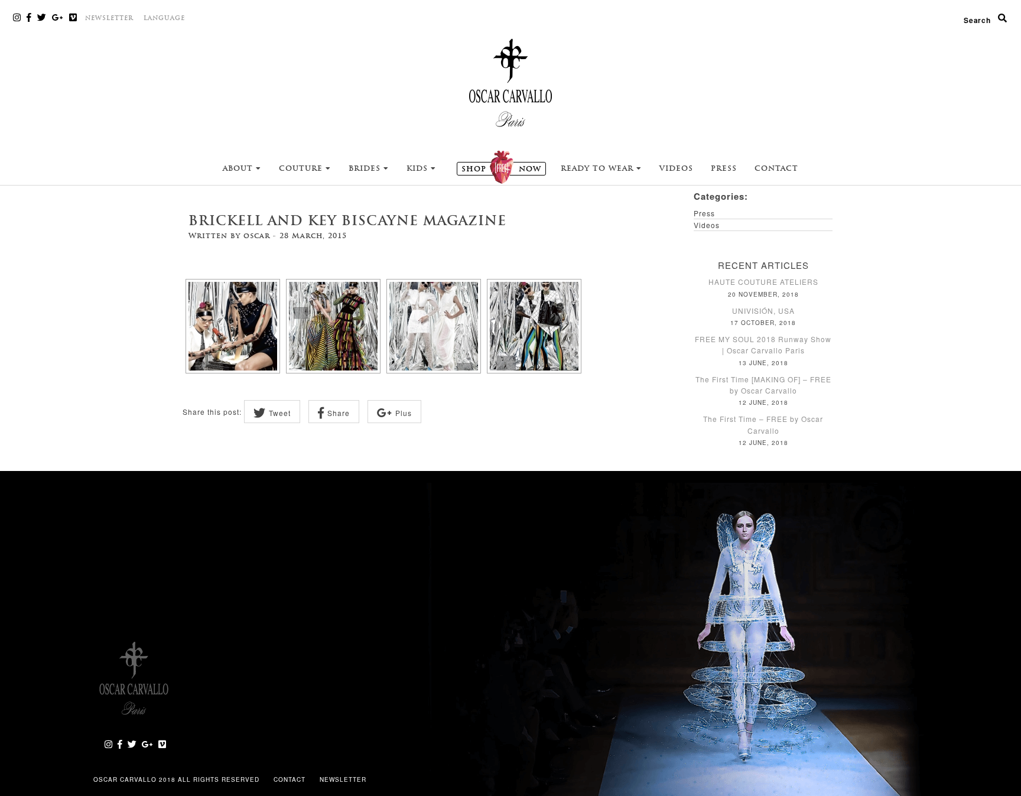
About (239, 168)
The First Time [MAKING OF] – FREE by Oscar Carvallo (763, 384)
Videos (676, 168)
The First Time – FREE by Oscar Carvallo (763, 424)
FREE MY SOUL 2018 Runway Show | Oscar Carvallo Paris (763, 344)
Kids (419, 168)
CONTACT (291, 779)
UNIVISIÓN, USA (763, 311)
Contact (776, 168)
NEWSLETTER (109, 18)
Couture (302, 168)
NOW (501, 169)
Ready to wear (598, 168)
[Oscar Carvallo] (510, 82)
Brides (366, 168)
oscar (256, 236)
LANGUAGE (164, 18)
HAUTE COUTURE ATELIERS (763, 282)
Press (724, 168)
